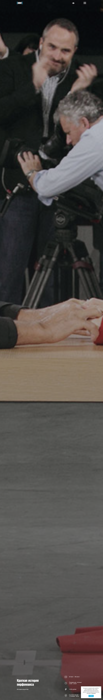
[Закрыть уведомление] (100, 687)
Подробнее (93, 693)
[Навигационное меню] (85, 3)
